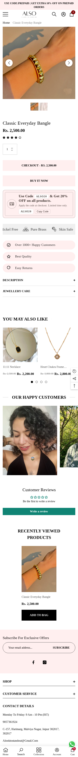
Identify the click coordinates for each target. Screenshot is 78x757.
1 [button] (32, 382)
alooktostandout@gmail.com (20, 740)
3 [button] (41, 382)
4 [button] (46, 382)
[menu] (5, 14)
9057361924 (10, 721)
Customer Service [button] (20, 694)
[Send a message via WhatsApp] (72, 744)
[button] (54, 14)
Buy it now (39, 180)
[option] (39, 63)
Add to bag (39, 615)
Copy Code (42, 211)
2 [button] (37, 382)
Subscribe (61, 647)
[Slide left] (9, 62)
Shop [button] (7, 681)
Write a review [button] (39, 511)
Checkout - (39, 165)
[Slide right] (69, 62)
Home (6, 22)
